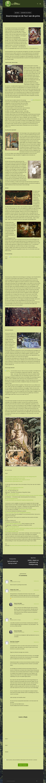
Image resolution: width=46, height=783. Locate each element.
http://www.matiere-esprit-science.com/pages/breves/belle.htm (18, 512)
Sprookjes (17, 12)
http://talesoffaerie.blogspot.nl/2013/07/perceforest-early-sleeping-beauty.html (21, 476)
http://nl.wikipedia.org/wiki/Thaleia (11, 531)
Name (6, 738)
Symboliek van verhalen (26, 12)
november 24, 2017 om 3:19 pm (15, 581)
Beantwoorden (36, 590)
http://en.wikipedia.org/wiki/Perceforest (13, 523)
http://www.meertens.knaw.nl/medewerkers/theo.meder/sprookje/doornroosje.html (26, 545)
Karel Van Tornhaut (14, 641)
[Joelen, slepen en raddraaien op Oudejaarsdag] (33, 561)
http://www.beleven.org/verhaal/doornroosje (13, 481)
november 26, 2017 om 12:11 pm (15, 590)
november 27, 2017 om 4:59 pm (19, 604)
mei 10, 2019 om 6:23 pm (14, 642)
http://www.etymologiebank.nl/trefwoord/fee (14, 487)
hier (28, 48)
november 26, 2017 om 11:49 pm (15, 619)
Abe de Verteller (18, 603)
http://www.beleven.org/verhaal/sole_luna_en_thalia (15, 478)
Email (6, 745)
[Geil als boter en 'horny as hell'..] (12, 561)
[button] (40, 3)
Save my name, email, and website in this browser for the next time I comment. (21, 759)
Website (6, 751)
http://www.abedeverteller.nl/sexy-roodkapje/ (27, 509)
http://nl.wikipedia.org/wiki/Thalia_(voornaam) (15, 529)
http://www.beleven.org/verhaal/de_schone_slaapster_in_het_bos (17, 479)
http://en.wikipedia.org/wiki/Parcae (11, 489)
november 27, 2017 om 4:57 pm (19, 632)
